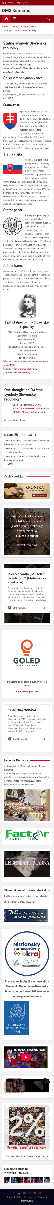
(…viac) (46, 148)
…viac (29, 204)
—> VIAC (8, 464)
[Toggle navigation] (14, 18)
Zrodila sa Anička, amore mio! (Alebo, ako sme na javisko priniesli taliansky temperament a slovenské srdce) (27, 526)
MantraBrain (27, 1201)
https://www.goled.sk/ (27, 691)
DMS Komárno (16, 10)
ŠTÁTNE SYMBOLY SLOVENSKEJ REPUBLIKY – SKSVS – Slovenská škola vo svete (31, 408)
